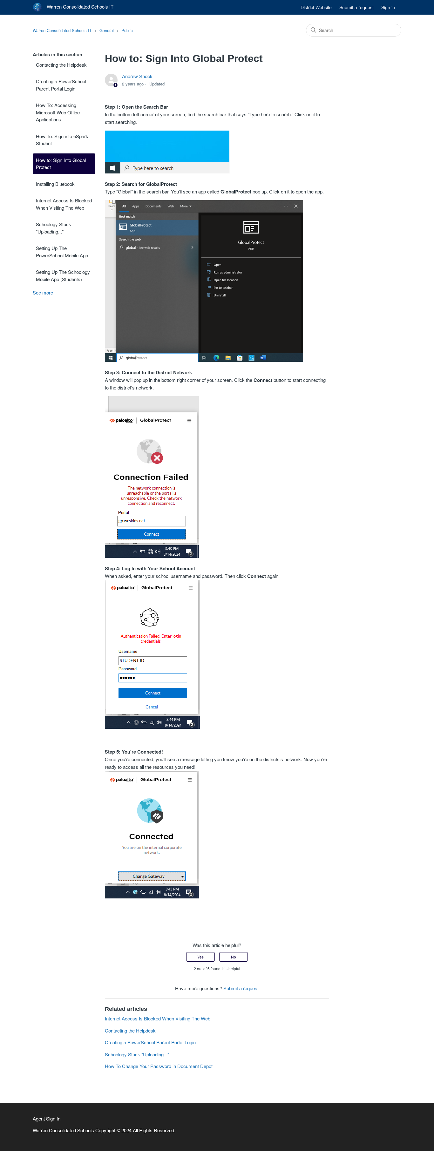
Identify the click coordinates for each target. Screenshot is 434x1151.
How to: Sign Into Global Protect (61, 164)
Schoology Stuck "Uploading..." (53, 228)
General (106, 30)
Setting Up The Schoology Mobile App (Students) (63, 275)
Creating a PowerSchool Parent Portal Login (61, 85)
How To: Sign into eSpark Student (62, 140)
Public (127, 30)
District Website (316, 7)
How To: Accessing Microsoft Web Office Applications (58, 112)
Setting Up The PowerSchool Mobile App (62, 252)
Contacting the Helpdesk (61, 64)
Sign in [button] (388, 7)
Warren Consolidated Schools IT (62, 30)
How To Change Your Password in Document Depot (159, 1066)
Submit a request (356, 7)
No (233, 956)
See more (43, 292)
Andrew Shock (137, 76)
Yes (200, 956)
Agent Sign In (46, 1118)
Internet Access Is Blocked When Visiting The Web (64, 204)
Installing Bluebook (55, 183)
